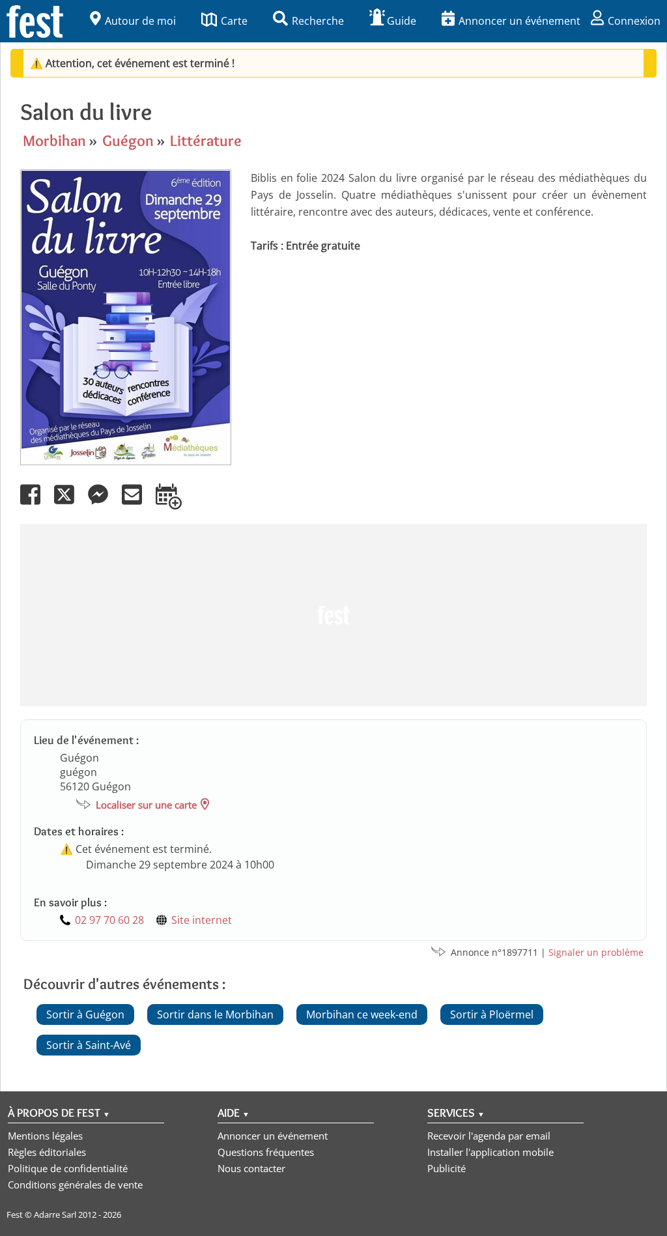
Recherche (318, 21)
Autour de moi (140, 21)
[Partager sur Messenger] (103, 503)
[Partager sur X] (69, 503)
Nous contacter (251, 1168)
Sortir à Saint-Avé (88, 1045)
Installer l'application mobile (490, 1151)
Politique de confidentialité (68, 1168)
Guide (401, 21)
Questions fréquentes (266, 1151)
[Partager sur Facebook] (35, 503)
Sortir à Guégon (85, 1014)
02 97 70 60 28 (109, 920)
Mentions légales (45, 1135)
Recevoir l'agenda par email (488, 1135)
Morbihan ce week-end (362, 1014)
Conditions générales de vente (75, 1184)
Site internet (201, 920)
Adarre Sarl (55, 1214)
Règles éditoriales (47, 1151)
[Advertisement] (333, 615)
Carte (234, 21)
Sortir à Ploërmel (491, 1014)
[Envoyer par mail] (137, 503)
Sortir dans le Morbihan (215, 1014)
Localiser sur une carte (146, 804)
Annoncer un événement (519, 21)
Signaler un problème (596, 952)
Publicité (446, 1168)
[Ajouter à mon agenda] (174, 503)
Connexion (634, 21)
